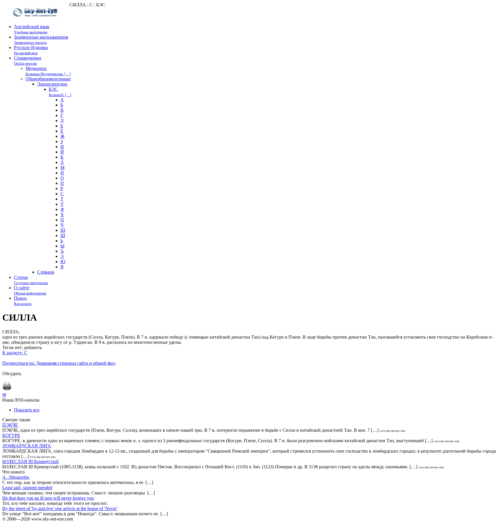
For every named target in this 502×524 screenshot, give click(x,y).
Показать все (27, 409)
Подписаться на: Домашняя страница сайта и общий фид (58, 363)
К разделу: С (14, 352)
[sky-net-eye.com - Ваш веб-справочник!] (35, 21)
